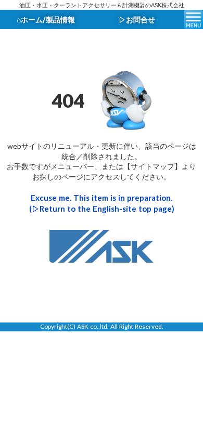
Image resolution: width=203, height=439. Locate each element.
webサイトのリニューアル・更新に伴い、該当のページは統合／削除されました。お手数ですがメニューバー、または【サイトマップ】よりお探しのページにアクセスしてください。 (101, 161)
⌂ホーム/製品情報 (46, 19)
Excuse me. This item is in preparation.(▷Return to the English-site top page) (101, 203)
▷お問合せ (137, 19)
